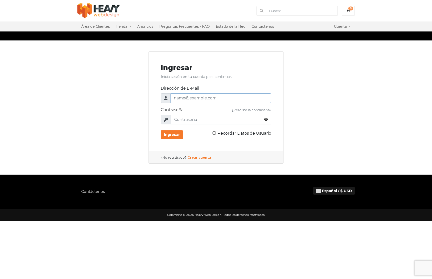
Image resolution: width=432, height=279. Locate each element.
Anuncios (145, 26)
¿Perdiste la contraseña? (251, 110)
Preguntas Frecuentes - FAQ (184, 26)
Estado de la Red (231, 26)
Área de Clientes (95, 26)
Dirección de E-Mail (180, 88)
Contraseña (172, 109)
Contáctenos (263, 26)
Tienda (122, 26)
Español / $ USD (336, 191)
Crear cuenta (199, 157)
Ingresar (172, 134)
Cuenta (341, 26)
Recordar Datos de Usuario (244, 133)
